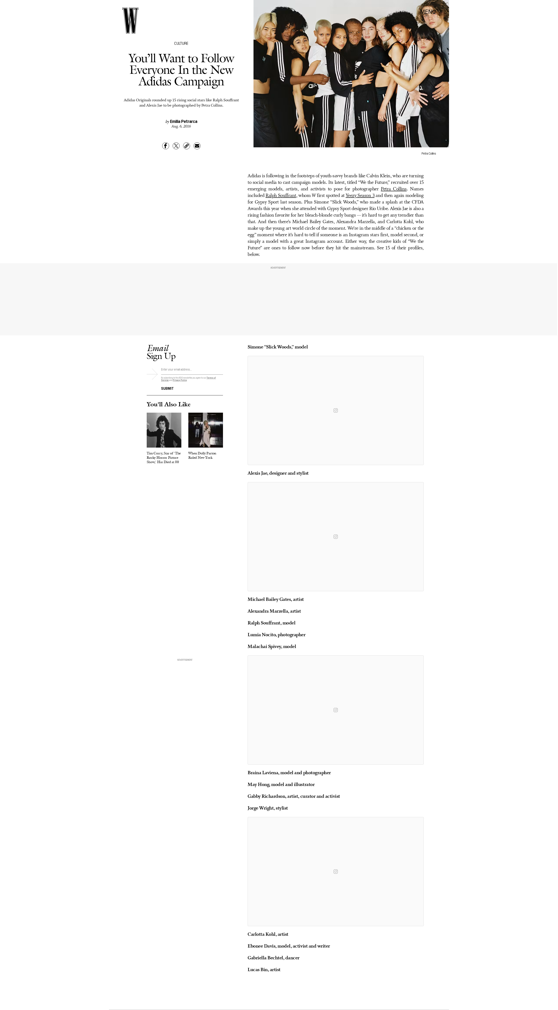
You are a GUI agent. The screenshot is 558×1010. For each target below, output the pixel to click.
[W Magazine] (130, 20)
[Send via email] (197, 145)
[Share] (165, 145)
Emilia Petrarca (183, 121)
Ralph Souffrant (280, 196)
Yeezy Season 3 (360, 196)
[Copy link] (186, 145)
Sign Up (161, 352)
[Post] (176, 145)
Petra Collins (394, 189)
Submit (167, 388)
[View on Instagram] (335, 410)
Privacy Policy (180, 380)
